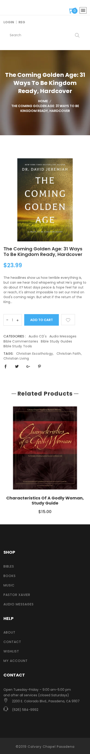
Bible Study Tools (17, 346)
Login (8, 22)
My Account (15, 660)
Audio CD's (38, 336)
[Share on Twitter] (17, 366)
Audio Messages (63, 336)
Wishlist (11, 651)
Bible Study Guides (56, 341)
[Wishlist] (68, 319)
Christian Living (16, 358)
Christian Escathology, (35, 353)
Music (9, 585)
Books (9, 576)
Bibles (8, 566)
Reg (21, 22)
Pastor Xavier (16, 594)
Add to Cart (41, 320)
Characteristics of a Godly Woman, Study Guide (45, 500)
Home (43, 101)
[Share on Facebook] (5, 366)
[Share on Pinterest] (39, 366)
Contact (12, 642)
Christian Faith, (69, 353)
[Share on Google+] (28, 366)
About (9, 632)
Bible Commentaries (20, 341)
